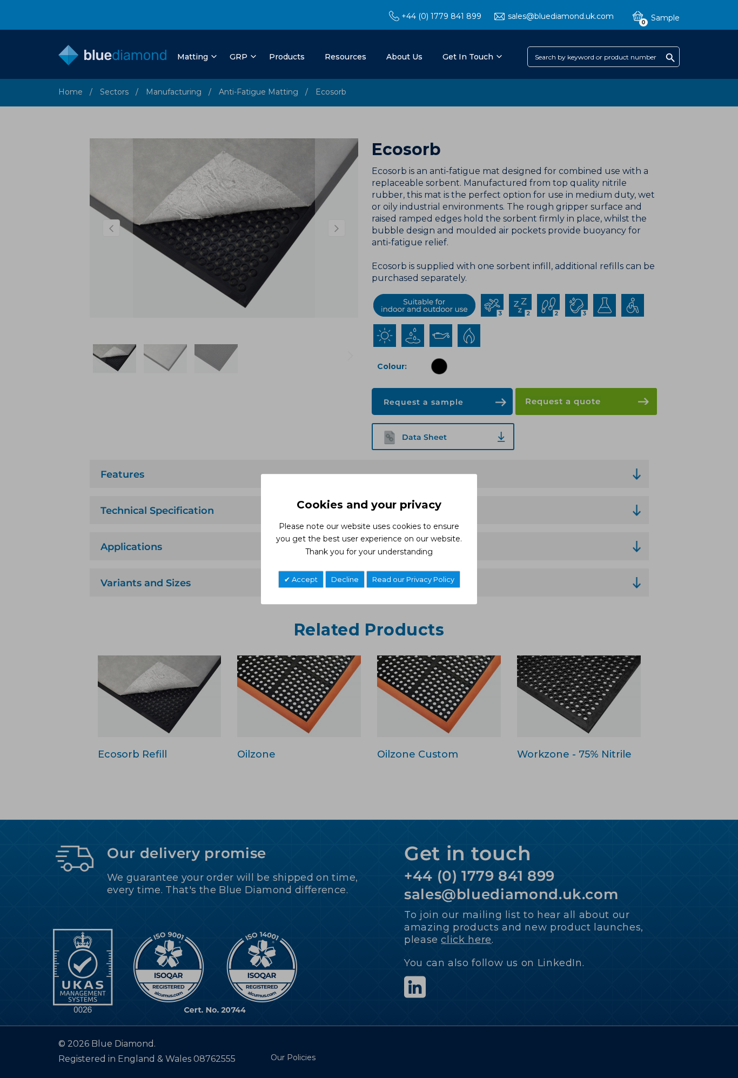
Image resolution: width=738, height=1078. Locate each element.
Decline (345, 579)
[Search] (670, 57)
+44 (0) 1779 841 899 (441, 16)
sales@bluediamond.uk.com (561, 16)
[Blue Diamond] (112, 57)
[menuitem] (195, 56)
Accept (304, 579)
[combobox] (603, 56)
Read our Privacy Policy (413, 579)
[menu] (339, 56)
